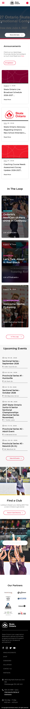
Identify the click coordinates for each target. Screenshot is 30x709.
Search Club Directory (14, 512)
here (22, 56)
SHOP (5, 656)
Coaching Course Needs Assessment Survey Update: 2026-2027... (14, 167)
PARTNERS (6, 673)
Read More (7, 99)
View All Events (15, 458)
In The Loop (15, 337)
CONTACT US (7, 669)
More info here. (15, 35)
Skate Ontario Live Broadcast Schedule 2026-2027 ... (13, 92)
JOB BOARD (7, 660)
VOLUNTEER (7, 664)
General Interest (15, 549)
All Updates (9, 63)
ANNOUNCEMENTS (9, 652)
